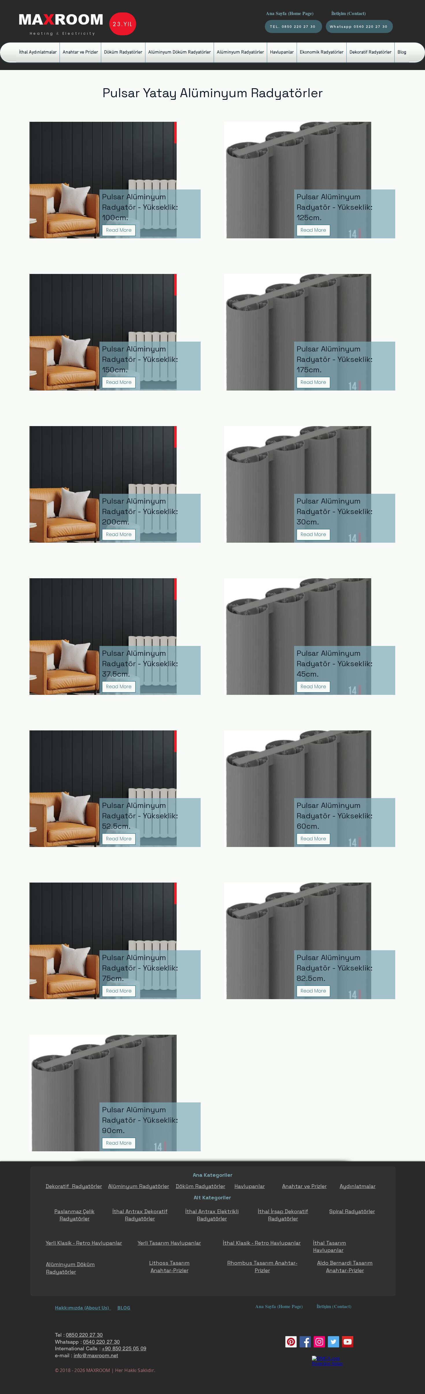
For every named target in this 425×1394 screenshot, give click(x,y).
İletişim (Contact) (349, 13)
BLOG (124, 1308)
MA (30, 20)
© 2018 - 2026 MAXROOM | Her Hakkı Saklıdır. (105, 1370)
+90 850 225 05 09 (124, 1348)
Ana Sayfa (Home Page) (289, 13)
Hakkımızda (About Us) (83, 1308)
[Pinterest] (291, 1341)
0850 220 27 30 (84, 1335)
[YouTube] (347, 1341)
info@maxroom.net (96, 1355)
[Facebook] (305, 1341)
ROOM (79, 20)
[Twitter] (333, 1341)
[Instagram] (319, 1341)
